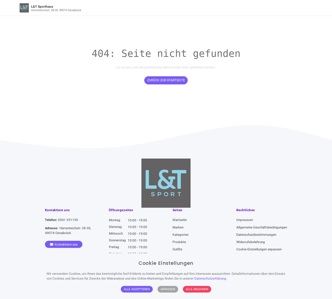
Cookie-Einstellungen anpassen (259, 249)
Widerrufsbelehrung (250, 242)
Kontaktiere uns (66, 244)
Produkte (179, 242)
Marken (178, 227)
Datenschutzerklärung (210, 278)
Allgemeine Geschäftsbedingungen (261, 227)
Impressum (244, 220)
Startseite (180, 220)
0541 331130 (68, 220)
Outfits (177, 249)
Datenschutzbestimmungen (256, 235)
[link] (129, 7)
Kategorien (180, 235)
